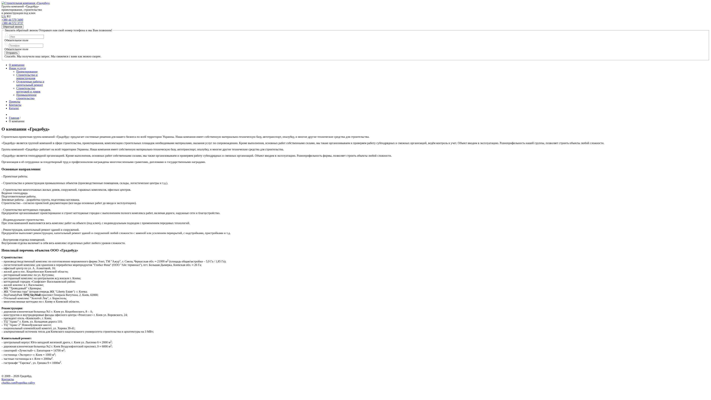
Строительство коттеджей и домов (28, 90)
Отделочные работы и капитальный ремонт (30, 83)
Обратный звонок (12, 26)
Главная (14, 117)
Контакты (7, 379)
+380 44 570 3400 (12, 19)
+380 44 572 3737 (12, 23)
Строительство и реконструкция (27, 76)
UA (3, 16)
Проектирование (27, 71)
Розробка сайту (18, 382)
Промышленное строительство (26, 96)
